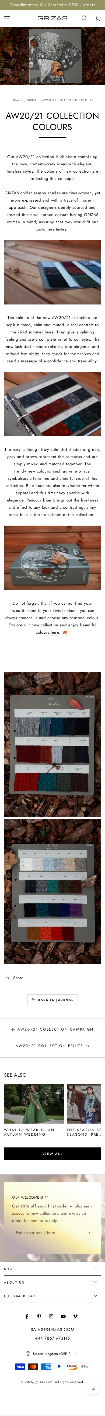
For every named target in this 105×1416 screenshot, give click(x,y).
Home (16, 100)
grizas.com (44, 1382)
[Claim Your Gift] (89, 1233)
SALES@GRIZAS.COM (53, 1330)
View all (52, 1153)
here (55, 632)
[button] (84, 18)
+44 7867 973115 (52, 1338)
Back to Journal (56, 1000)
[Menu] (7, 18)
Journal (31, 100)
